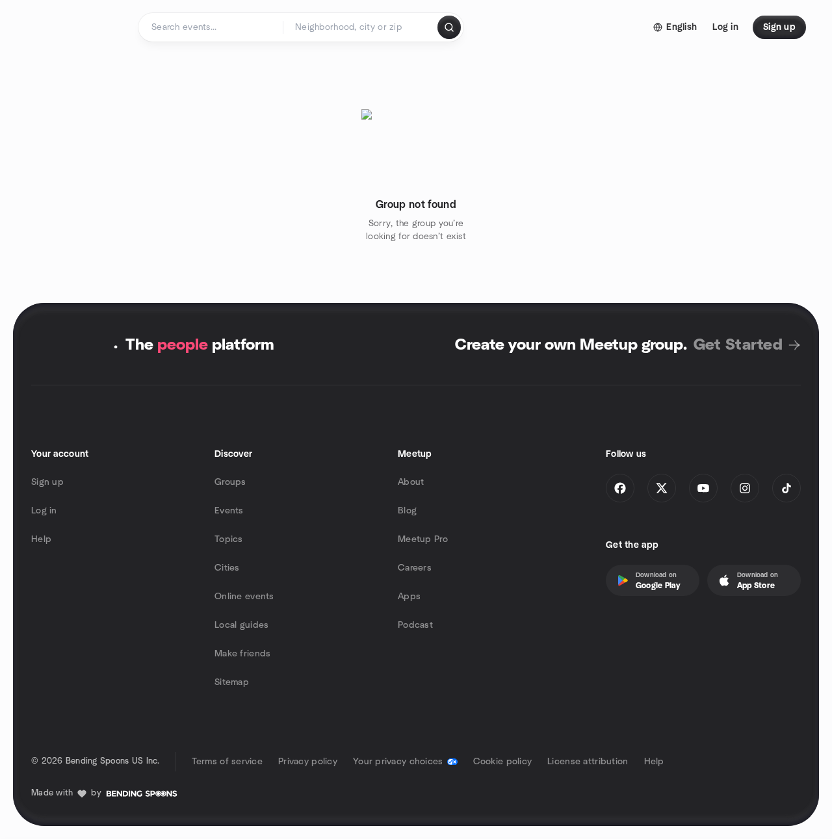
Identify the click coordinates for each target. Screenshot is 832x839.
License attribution (587, 761)
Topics (228, 539)
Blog (407, 510)
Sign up (47, 482)
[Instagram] (745, 488)
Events (229, 510)
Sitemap (231, 682)
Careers (415, 568)
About (411, 482)
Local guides (241, 625)
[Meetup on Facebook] (620, 488)
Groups (230, 482)
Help (41, 539)
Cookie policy (502, 761)
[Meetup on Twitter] (661, 488)
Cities (227, 568)
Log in (44, 510)
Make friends (242, 653)
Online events (244, 596)
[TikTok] (786, 488)
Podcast (415, 625)
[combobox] (361, 27)
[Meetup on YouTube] (703, 488)
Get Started (738, 345)
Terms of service (227, 761)
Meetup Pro (423, 539)
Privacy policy (307, 761)
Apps (409, 596)
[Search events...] (449, 27)
